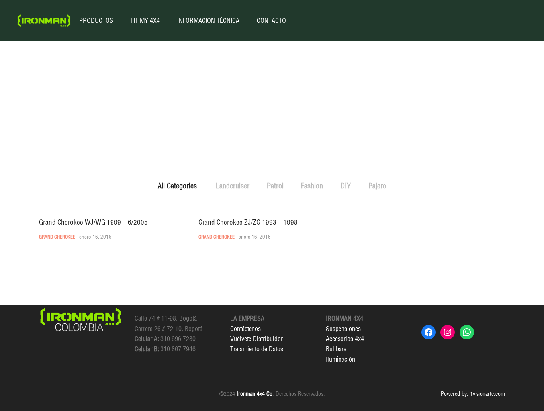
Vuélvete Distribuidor (256, 338)
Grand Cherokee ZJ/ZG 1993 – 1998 (247, 222)
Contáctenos (245, 329)
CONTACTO (271, 20)
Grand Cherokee (57, 237)
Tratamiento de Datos (256, 349)
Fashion (312, 185)
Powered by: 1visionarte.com (473, 393)
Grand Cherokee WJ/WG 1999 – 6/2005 (93, 222)
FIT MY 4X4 (145, 20)
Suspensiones (343, 329)
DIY (345, 185)
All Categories (177, 185)
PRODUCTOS (96, 20)
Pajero (377, 185)
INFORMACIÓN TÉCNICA (208, 20)
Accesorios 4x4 (345, 338)
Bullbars (336, 349)
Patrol (275, 185)
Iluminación (340, 359)
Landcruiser (232, 185)
